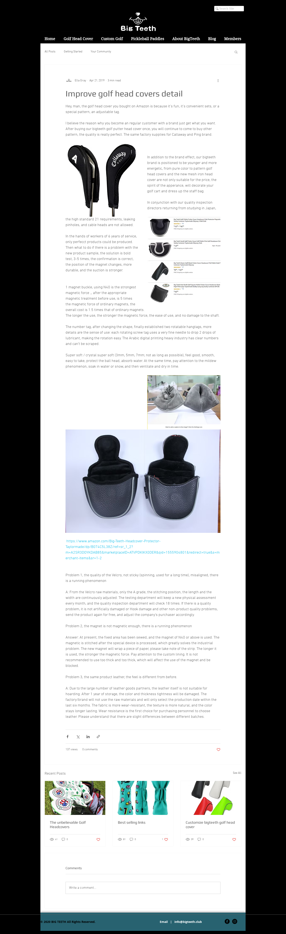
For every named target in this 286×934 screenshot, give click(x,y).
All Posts (50, 51)
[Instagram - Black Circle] (234, 921)
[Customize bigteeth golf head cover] (211, 798)
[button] (236, 51)
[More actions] (217, 80)
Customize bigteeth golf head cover (210, 824)
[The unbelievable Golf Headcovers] (75, 798)
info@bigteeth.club (188, 922)
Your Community (101, 51)
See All (237, 773)
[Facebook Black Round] (227, 921)
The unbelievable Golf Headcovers (68, 824)
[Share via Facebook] (68, 737)
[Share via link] (98, 737)
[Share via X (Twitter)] (78, 737)
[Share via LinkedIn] (88, 737)
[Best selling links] (143, 798)
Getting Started (73, 51)
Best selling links (132, 822)
